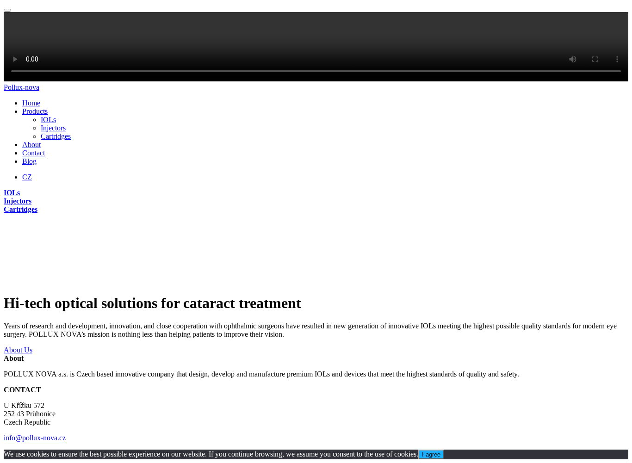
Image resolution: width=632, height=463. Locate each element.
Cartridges (56, 136)
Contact (33, 153)
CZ (27, 177)
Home (31, 103)
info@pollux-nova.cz (35, 438)
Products (35, 111)
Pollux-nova (21, 87)
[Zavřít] (7, 10)
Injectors (53, 128)
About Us (18, 350)
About (31, 144)
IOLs (48, 119)
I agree (431, 454)
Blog (29, 161)
